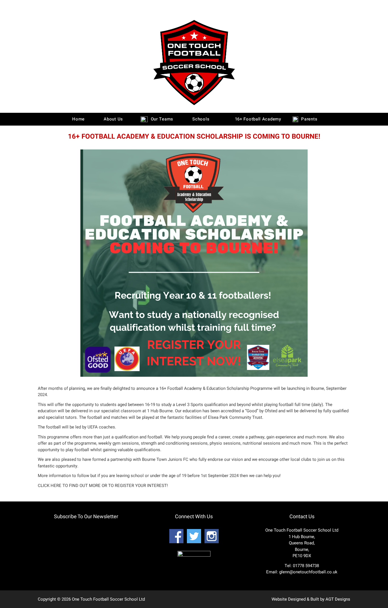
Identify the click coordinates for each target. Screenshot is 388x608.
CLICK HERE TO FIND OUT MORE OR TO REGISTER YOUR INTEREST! (103, 485)
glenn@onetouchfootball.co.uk (308, 572)
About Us (113, 119)
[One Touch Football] (194, 106)
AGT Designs (338, 599)
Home (78, 119)
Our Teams (161, 119)
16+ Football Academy (257, 119)
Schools (200, 119)
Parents (309, 119)
